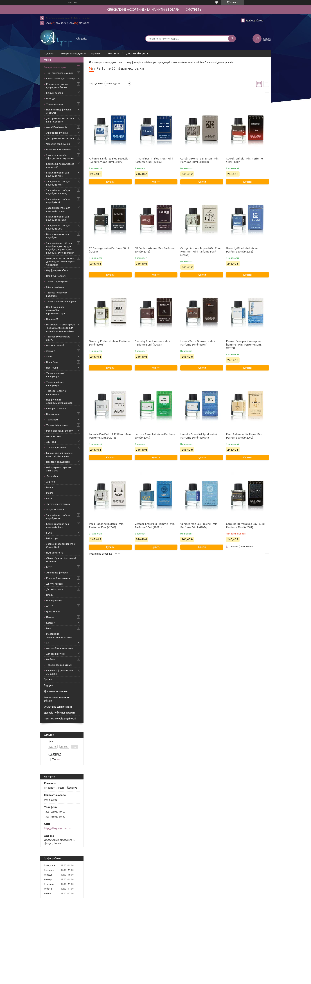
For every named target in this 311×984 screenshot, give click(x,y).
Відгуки (48, 685)
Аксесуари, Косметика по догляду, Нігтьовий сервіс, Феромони (60, 261)
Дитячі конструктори (58, 504)
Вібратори (52, 538)
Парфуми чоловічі (56, 276)
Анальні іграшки (55, 509)
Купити (110, 181)
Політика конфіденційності (60, 718)
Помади (50, 98)
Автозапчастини (55, 653)
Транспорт (52, 419)
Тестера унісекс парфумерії (55, 383)
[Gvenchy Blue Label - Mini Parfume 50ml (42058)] (247, 218)
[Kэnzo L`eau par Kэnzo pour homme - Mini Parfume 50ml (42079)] (247, 311)
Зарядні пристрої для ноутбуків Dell (58, 227)
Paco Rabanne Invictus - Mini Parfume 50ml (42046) (106, 525)
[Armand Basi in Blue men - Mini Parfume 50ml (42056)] (156, 129)
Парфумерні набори (57, 270)
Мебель (50, 659)
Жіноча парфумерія (57, 132)
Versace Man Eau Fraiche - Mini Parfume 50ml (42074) (199, 525)
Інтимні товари (54, 93)
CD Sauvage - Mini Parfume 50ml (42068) (109, 250)
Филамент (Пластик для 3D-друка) (59, 672)
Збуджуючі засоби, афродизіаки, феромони (60, 156)
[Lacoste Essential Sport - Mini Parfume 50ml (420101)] (201, 404)
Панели (50, 617)
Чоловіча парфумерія (58, 144)
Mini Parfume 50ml (183, 62)
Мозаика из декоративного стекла (59, 635)
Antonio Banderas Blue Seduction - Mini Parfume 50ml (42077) (109, 160)
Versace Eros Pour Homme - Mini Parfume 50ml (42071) (155, 525)
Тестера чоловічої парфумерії (56, 392)
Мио (48, 628)
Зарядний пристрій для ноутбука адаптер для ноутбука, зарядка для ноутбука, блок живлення (60, 248)
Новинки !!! (52, 319)
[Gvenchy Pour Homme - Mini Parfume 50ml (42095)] (156, 311)
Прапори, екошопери (58, 461)
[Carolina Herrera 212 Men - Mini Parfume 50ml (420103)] (201, 129)
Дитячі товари (54, 583)
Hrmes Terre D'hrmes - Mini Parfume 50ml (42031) (197, 343)
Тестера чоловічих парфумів (56, 294)
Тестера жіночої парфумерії (55, 375)
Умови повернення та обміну (56, 699)
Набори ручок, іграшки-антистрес (59, 469)
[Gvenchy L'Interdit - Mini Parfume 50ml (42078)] (110, 311)
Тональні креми (54, 104)
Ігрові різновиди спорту (59, 430)
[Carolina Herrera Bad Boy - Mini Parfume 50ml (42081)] (247, 494)
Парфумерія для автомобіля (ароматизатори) (56, 310)
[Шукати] (232, 38)
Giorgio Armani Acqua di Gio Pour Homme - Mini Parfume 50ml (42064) (200, 251)
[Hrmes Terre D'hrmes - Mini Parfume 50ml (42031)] (201, 311)
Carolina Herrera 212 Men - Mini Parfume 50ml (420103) (199, 160)
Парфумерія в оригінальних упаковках (59, 401)
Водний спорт (54, 414)
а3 (47, 642)
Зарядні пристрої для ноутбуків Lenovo (58, 209)
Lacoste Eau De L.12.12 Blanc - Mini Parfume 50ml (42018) (110, 436)
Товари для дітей (56, 447)
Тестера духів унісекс (58, 281)
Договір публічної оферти (59, 712)
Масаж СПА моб (55, 345)
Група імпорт (53, 611)
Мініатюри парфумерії (157, 62)
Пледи (49, 595)
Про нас (95, 53)
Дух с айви (52, 476)
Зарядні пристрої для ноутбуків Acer (58, 183)
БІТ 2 (49, 567)
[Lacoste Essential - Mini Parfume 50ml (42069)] (156, 404)
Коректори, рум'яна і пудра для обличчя (57, 86)
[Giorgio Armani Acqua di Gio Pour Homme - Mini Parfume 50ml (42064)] (201, 218)
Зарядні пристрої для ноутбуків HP (58, 200)
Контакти (113, 53)
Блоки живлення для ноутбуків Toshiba (57, 218)
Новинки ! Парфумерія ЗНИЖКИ (58, 111)
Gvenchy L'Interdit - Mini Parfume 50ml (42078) (109, 343)
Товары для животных (59, 665)
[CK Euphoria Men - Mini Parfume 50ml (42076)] (156, 218)
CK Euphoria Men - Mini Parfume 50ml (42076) (155, 250)
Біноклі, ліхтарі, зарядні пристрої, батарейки (59, 454)
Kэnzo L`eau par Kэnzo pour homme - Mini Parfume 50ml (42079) (244, 344)
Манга (49, 487)
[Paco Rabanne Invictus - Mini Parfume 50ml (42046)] (110, 494)
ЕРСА (49, 498)
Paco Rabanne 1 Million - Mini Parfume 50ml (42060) (244, 436)
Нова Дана (52, 362)
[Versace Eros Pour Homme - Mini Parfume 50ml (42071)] (156, 494)
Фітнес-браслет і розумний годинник (61, 560)
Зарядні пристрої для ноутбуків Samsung (58, 192)
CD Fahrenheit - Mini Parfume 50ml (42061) (244, 160)
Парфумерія (134, 62)
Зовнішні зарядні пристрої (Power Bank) (61, 545)
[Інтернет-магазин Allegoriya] (56, 38)
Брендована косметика (59, 149)
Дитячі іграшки (54, 589)
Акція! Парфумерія (56, 127)
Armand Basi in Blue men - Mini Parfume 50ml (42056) (154, 160)
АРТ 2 (49, 606)
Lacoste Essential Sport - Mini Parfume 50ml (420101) (198, 436)
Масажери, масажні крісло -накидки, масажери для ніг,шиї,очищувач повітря (60, 327)
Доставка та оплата (55, 691)
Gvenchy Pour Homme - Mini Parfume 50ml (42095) (152, 343)
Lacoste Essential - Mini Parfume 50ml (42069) (155, 436)
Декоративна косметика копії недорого (60, 120)
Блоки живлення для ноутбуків (57, 236)
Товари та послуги (72, 53)
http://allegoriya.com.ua (57, 828)
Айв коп (50, 481)
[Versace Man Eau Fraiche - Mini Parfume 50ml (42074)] (201, 494)
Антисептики (53, 436)
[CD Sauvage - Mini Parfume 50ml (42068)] (110, 218)
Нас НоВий (52, 367)
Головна (48, 53)
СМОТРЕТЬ (193, 9)
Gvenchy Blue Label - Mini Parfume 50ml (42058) (242, 250)
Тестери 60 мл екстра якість (58, 338)
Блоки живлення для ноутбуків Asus (57, 174)
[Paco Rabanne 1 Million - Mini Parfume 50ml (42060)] (247, 404)
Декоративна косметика (60, 138)
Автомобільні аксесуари (59, 648)
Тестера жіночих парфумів (61, 301)
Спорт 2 (50, 351)
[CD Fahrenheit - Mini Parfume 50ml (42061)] (247, 129)
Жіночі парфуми (55, 287)
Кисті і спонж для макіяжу (60, 78)
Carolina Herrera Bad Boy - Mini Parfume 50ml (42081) (245, 525)
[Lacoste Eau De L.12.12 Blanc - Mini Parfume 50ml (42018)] (110, 404)
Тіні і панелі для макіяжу (59, 73)
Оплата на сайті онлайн (58, 706)
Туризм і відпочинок (57, 425)
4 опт (49, 356)
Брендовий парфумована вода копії (60, 165)
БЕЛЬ (49, 532)
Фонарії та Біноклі (56, 408)
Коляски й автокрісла (58, 578)
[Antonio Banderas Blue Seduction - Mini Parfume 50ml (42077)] (110, 129)
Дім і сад (51, 442)
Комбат (50, 622)
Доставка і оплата (137, 53)
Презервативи (54, 600)
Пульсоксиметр (54, 552)
